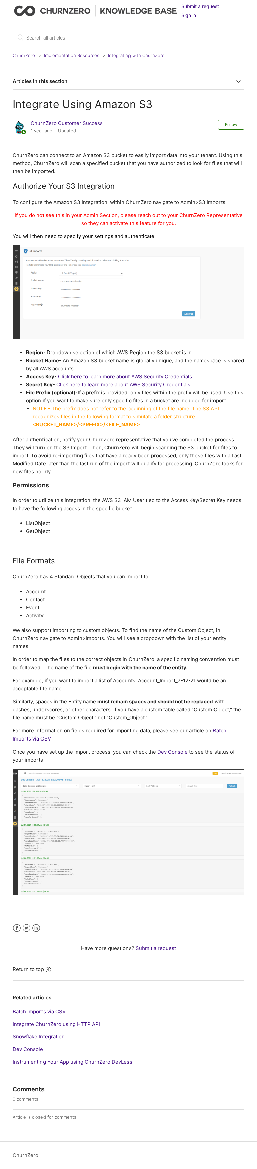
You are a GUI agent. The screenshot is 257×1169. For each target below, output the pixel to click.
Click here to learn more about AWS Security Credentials (125, 376)
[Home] (97, 15)
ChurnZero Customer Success (67, 123)
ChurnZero (24, 55)
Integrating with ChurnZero (136, 55)
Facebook (17, 928)
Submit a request (200, 6)
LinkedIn (36, 928)
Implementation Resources (71, 55)
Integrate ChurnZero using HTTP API (56, 1024)
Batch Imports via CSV (39, 1011)
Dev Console (172, 752)
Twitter (26, 928)
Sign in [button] (188, 15)
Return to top (28, 969)
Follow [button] (231, 124)
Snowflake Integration (39, 1036)
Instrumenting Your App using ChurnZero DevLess (72, 1062)
